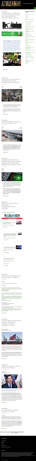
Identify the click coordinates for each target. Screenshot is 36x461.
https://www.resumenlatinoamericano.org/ (8, 212)
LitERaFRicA (27, 44)
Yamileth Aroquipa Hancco (16, 456)
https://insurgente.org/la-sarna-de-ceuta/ (8, 303)
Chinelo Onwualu (32, 452)
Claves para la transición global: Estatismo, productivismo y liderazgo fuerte (11, 323)
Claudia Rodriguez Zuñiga (4, 453)
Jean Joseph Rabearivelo (30, 453)
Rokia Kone (26, 455)
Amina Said (10, 452)
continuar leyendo (6, 239)
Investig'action (27, 33)
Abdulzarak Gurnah (3, 452)
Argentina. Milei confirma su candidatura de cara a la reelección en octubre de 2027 (9, 247)
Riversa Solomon (23, 455)
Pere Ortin (9, 455)
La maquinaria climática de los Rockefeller (11, 122)
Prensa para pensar (4, 11)
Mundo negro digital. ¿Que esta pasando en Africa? (29, 48)
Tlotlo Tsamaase (33, 455)
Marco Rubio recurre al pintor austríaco (11, 367)
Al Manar (26, 17)
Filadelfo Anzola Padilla (14, 453)
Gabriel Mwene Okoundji (19, 453)
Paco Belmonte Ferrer (3, 455)
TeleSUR (26, 59)
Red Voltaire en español (28, 54)
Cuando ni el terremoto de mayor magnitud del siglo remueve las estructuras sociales (11, 15)
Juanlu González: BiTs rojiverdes (29, 36)
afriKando (3, 8)
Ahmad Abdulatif (7, 452)
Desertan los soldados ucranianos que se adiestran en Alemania (11, 80)
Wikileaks (26, 63)
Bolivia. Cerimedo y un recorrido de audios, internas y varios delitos (9, 258)
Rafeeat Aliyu (11, 455)
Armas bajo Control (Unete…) (29, 21)
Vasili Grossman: (3, 456)
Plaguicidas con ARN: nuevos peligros (10, 411)
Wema (10, 456)
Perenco (7, 455)
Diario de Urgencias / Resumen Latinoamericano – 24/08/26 (10, 206)
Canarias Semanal (27, 24)
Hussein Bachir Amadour (24, 453)
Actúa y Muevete (3, 440)
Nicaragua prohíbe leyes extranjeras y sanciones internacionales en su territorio (8, 223)
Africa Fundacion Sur (28, 23)
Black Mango (24, 452)
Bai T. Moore (21, 452)
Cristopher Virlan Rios (9, 453)
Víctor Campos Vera (7, 456)
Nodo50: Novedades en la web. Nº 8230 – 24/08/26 (11, 276)
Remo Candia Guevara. (15, 455)
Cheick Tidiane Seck (27, 452)
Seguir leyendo (5, 69)
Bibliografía (3, 442)
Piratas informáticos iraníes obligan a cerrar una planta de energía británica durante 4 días (11, 162)
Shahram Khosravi (29, 455)
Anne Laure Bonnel (18, 452)
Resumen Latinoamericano (29, 56)
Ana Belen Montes (14, 452)
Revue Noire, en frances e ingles (29, 57)
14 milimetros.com (27, 14)
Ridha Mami (19, 455)
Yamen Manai (12, 456)
